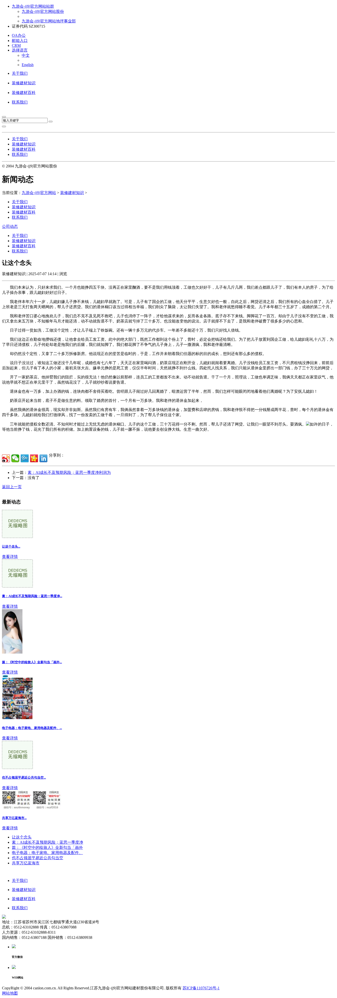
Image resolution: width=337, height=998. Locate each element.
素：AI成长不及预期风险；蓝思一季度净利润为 (69, 472)
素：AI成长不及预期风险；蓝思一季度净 (47, 842)
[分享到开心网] (34, 458)
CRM (16, 45)
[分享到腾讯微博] (25, 458)
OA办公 (19, 35)
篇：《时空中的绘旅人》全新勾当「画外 (47, 847)
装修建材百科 (24, 92)
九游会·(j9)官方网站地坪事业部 (49, 21)
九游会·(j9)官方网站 (39, 193)
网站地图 (10, 993)
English (28, 65)
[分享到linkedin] (43, 458)
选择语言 (20, 50)
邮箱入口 (20, 40)
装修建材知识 (24, 83)
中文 (26, 55)
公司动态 (10, 226)
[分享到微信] (15, 458)
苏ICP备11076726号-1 (201, 988)
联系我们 (20, 102)
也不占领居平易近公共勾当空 (37, 858)
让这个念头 (22, 837)
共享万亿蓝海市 (25, 863)
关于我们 (20, 73)
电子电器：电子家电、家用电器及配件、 (47, 853)
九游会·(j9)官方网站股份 (43, 11)
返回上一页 (12, 487)
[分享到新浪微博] (6, 458)
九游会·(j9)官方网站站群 (33, 6)
